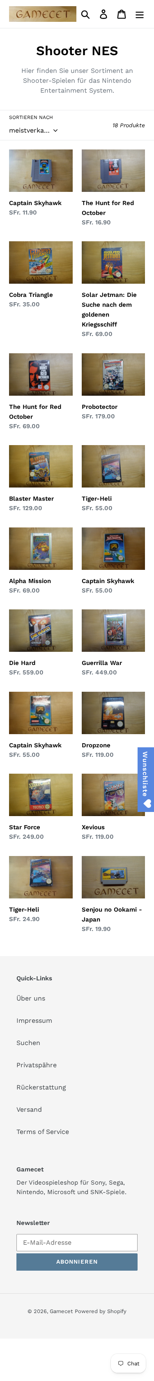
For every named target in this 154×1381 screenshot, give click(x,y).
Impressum (34, 1020)
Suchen (28, 1043)
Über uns (30, 998)
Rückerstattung (41, 1087)
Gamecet (61, 1311)
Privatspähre (36, 1065)
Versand (29, 1109)
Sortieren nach (31, 117)
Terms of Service (42, 1132)
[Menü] (140, 14)
